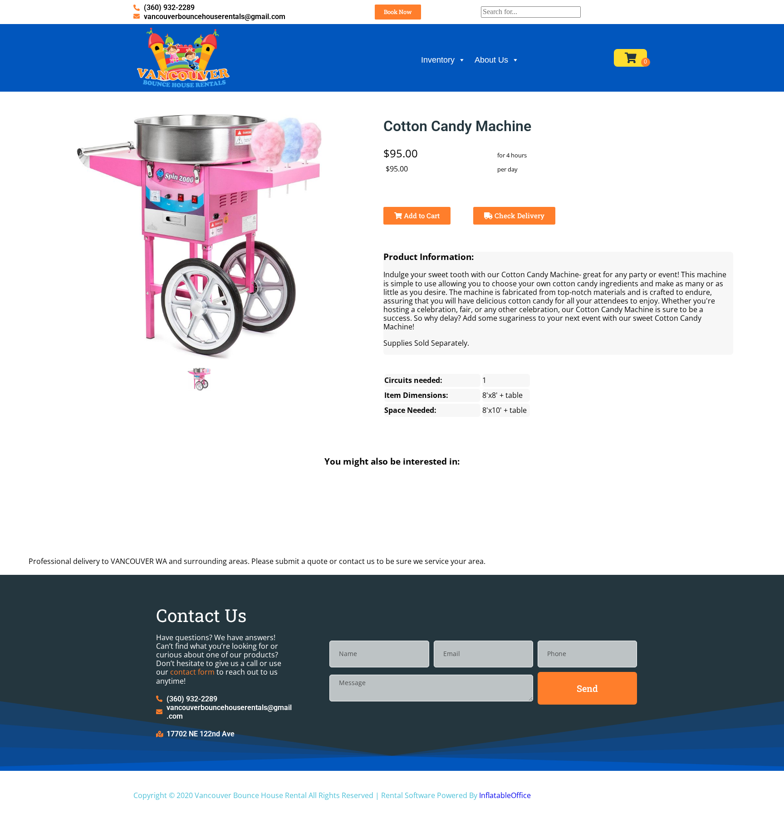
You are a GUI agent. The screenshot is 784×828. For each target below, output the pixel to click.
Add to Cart (421, 215)
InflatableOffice (505, 795)
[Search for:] (531, 11)
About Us (491, 59)
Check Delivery (518, 215)
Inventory (438, 59)
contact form (192, 672)
